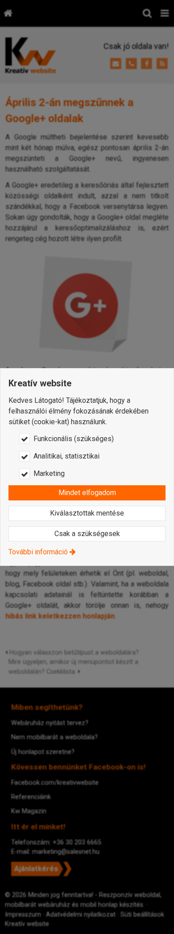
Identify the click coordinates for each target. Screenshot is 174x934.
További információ (38, 552)
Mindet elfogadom (87, 492)
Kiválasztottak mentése (87, 513)
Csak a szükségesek (87, 533)
